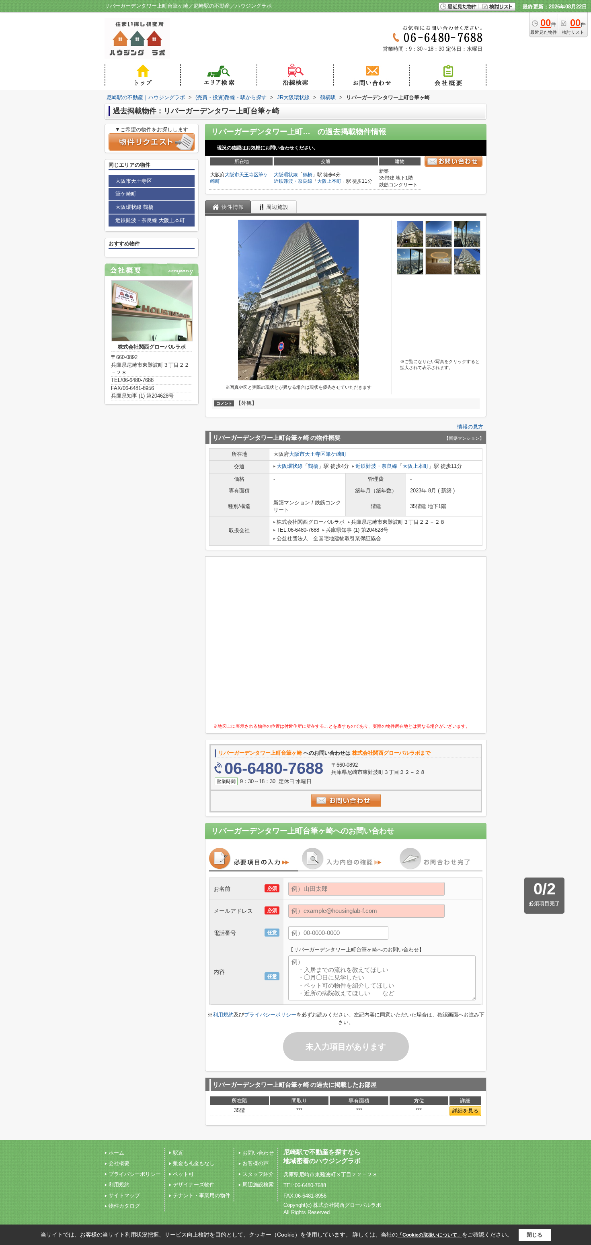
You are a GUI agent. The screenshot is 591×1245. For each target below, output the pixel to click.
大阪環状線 (286, 175)
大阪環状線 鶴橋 (134, 207)
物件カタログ (124, 1206)
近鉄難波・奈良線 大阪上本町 (150, 220)
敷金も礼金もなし (194, 1163)
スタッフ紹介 (258, 1174)
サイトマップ (124, 1195)
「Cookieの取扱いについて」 (430, 1235)
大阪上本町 (329, 181)
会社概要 (119, 1163)
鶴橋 (307, 175)
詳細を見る (465, 1111)
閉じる (534, 1235)
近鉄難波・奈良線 (293, 181)
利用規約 (223, 1015)
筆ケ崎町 (336, 454)
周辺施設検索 (258, 1185)
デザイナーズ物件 (194, 1185)
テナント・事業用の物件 (201, 1195)
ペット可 (183, 1174)
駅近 (178, 1153)
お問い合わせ (258, 1153)
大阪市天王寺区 (242, 175)
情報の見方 (470, 427)
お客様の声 (255, 1163)
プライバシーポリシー (270, 1015)
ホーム (116, 1153)
